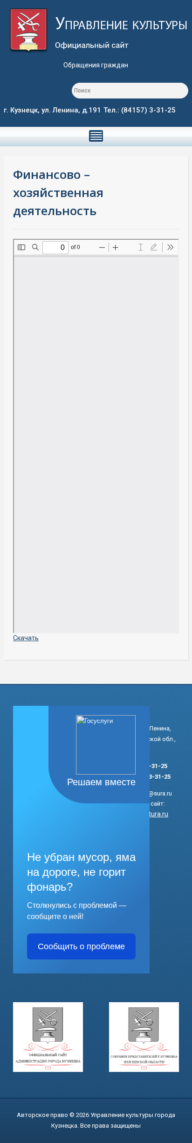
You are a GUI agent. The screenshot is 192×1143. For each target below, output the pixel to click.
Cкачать (26, 638)
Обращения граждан (95, 65)
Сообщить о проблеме (81, 946)
